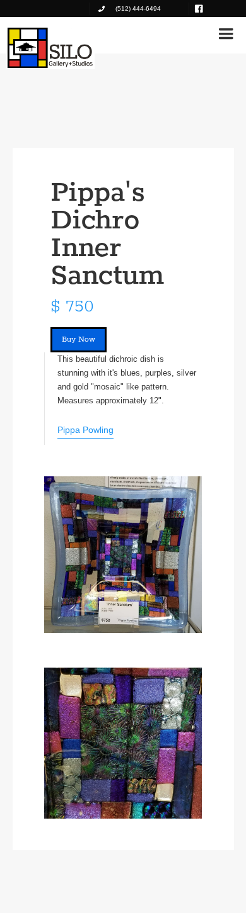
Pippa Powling (85, 430)
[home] (50, 47)
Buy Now (78, 339)
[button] (226, 34)
